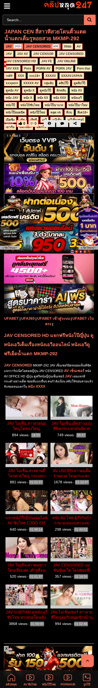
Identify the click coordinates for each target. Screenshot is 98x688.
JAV (13, 46)
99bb (67, 46)
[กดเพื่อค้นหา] (90, 20)
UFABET (11, 318)
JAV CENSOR (43, 54)
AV (79, 46)
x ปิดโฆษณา (10, 247)
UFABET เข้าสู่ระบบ (53, 318)
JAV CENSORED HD (21, 61)
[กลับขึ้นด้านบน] (87, 661)
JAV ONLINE (66, 61)
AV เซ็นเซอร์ (74, 371)
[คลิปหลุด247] (67, 5)
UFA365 (28, 318)
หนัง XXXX (36, 386)
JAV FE (46, 61)
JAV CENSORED (42, 46)
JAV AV (22, 54)
